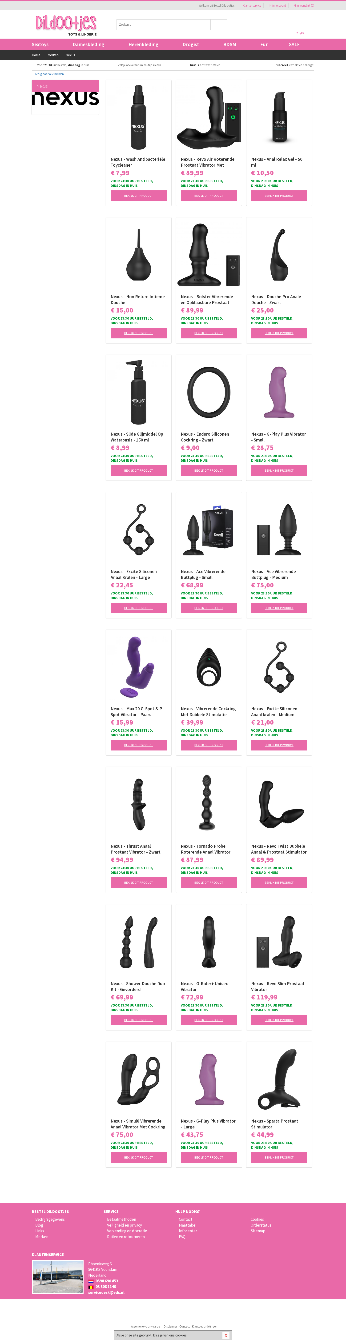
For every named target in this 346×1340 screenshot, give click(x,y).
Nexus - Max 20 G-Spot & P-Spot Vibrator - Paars (137, 711)
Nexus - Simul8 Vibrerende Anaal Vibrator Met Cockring (138, 1124)
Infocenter (188, 1230)
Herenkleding (143, 44)
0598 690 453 (106, 1281)
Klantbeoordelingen (204, 1326)
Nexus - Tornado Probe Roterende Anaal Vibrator (205, 849)
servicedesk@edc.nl (106, 1292)
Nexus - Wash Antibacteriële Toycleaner (138, 162)
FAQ (182, 1236)
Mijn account (278, 6)
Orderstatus (261, 1225)
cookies (181, 1335)
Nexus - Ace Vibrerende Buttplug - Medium (273, 574)
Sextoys (40, 44)
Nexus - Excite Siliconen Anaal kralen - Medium (274, 711)
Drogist (191, 44)
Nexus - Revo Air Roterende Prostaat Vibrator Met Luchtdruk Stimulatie (207, 162)
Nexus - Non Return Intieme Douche (138, 299)
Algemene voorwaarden (146, 1326)
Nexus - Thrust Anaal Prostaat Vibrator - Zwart (136, 849)
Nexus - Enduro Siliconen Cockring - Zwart (205, 437)
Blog (39, 1225)
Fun (264, 44)
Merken (41, 1236)
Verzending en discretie (127, 1230)
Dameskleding (88, 44)
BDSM (229, 44)
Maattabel (188, 1225)
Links (39, 1230)
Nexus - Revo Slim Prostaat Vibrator (278, 986)
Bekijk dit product (138, 195)
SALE (294, 44)
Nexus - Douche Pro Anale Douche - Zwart (276, 299)
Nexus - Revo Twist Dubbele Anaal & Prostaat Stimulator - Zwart (279, 849)
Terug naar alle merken (49, 74)
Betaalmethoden (121, 1219)
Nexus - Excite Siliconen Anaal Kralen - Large (134, 574)
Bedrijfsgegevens (50, 1219)
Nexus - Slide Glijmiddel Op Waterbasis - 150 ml (137, 437)
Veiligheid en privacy (124, 1225)
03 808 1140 (105, 1286)
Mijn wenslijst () (303, 6)
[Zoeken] (219, 24)
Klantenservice (252, 6)
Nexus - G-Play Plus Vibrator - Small (278, 437)
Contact (185, 1219)
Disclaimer (170, 1326)
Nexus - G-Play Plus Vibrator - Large (208, 1124)
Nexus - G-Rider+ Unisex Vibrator (204, 986)
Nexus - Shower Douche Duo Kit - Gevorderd (138, 986)
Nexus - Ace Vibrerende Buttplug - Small (203, 574)
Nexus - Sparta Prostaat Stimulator (274, 1124)
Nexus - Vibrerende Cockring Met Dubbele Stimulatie (208, 711)
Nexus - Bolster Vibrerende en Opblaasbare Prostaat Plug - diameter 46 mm (207, 299)
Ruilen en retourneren (126, 1236)
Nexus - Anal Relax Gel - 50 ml (276, 162)
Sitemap (258, 1230)
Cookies (257, 1219)
